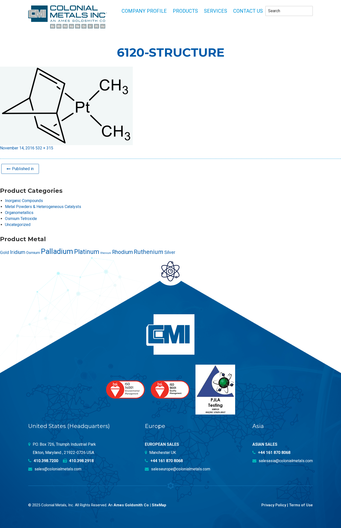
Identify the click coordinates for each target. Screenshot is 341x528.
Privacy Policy (273, 505)
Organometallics (19, 212)
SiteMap (159, 505)
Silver (169, 252)
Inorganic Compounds (24, 200)
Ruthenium (148, 251)
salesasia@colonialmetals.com (285, 460)
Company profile (144, 10)
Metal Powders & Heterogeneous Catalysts (43, 206)
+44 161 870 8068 (166, 460)
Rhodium (122, 252)
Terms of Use (301, 505)
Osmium (33, 252)
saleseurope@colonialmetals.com (180, 469)
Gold (4, 252)
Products (185, 10)
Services (215, 10)
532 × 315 (44, 148)
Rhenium (105, 253)
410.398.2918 (81, 460)
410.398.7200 (45, 460)
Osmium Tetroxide (21, 218)
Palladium (57, 251)
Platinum (86, 251)
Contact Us (248, 10)
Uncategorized (17, 224)
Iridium (17, 252)
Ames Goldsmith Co (131, 505)
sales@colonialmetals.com (57, 469)
